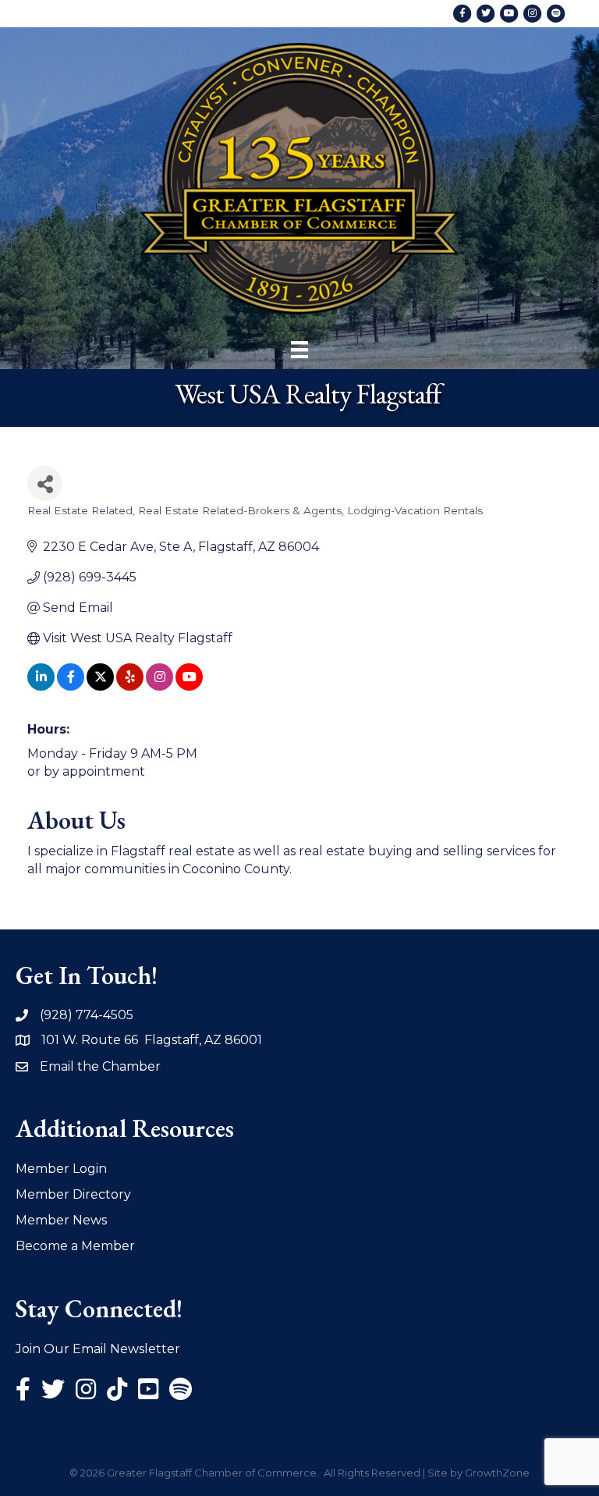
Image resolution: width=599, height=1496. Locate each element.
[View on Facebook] (70, 686)
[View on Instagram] (159, 686)
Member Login (61, 1168)
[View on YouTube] (189, 686)
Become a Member (75, 1245)
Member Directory (73, 1194)
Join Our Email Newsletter (98, 1348)
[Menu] (299, 349)
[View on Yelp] (130, 686)
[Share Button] (44, 483)
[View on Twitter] (100, 686)
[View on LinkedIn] (41, 686)
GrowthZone (497, 1472)
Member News (61, 1220)
